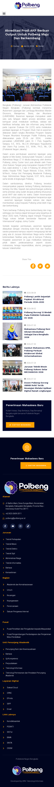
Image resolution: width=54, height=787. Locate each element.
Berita (41, 46)
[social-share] (33, 266)
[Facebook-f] (5, 526)
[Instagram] (20, 526)
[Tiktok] (28, 526)
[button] (4, 13)
